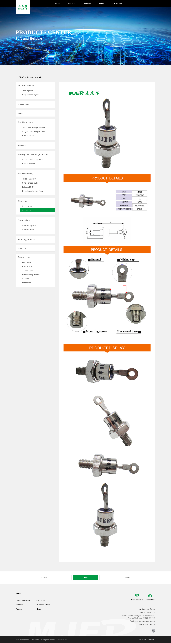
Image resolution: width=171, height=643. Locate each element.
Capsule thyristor (29, 225)
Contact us (142, 639)
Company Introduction (24, 600)
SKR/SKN (44, 577)
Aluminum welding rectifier (33, 159)
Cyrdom (25, 278)
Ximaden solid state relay (32, 191)
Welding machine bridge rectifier (33, 154)
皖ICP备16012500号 (60, 640)
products (87, 3)
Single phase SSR (30, 182)
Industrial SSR (28, 187)
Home (57, 3)
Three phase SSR (29, 178)
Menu (18, 593)
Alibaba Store (150, 600)
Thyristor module (26, 85)
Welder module (28, 163)
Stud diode (26, 210)
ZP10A (127, 577)
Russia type (23, 104)
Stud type (22, 200)
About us (71, 3)
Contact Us (41, 600)
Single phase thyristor (31, 94)
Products (19, 609)
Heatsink (22, 248)
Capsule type (24, 220)
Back (86, 577)
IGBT (20, 113)
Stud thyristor (27, 206)
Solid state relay (25, 173)
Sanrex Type (27, 270)
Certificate (19, 605)
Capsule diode (28, 229)
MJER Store (117, 3)
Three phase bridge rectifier (33, 127)
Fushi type (26, 282)
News (101, 3)
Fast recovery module (31, 274)
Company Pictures (43, 605)
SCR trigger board (26, 239)
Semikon (22, 145)
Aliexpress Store (137, 600)
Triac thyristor (27, 90)
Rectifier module (25, 122)
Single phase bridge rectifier (33, 131)
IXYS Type (26, 262)
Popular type (24, 256)
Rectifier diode (28, 135)
